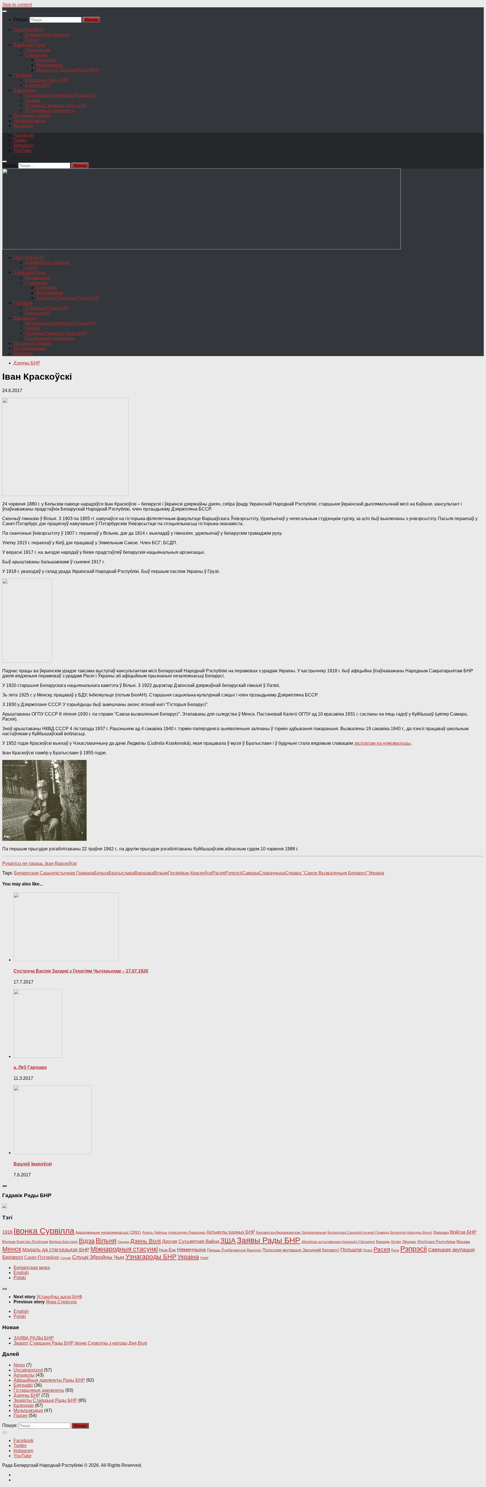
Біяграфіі (23, 1385)
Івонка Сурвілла (44, 1230)
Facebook (23, 135)
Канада (383, 1241)
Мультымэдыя (28, 1410)
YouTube (23, 150)
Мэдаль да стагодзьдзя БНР (55, 1250)
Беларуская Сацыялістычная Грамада (54, 873)
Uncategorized (28, 1370)
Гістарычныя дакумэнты (50, 110)
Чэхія (204, 1258)
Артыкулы (24, 1375)
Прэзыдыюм (38, 49)
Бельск (101, 873)
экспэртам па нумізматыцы (382, 743)
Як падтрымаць (30, 120)
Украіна (376, 873)
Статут (32, 39)
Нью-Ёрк (167, 1250)
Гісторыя (23, 75)
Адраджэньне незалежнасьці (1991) (108, 1232)
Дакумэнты (25, 90)
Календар (24, 1405)
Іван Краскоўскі (196, 873)
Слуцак (65, 1258)
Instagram (23, 145)
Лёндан (409, 1241)
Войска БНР (463, 1232)
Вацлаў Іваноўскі (33, 1164)
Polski (20, 1277)
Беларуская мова (32, 1267)
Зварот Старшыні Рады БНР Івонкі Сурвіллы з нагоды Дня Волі (80, 1343)
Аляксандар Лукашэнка (186, 1232)
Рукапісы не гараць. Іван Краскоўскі (39, 863)
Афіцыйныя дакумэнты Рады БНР (49, 1380)
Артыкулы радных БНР (230, 1232)
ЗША (228, 1240)
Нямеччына (191, 1250)
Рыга (395, 1250)
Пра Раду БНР (29, 29)
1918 (7, 1232)
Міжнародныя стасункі (124, 1249)
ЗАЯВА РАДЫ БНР (34, 1338)
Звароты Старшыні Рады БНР (68, 70)
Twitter (20, 140)
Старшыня (36, 55)
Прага (367, 1250)
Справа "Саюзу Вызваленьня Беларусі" (326, 873)
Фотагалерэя (49, 65)
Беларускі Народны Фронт (411, 1232)
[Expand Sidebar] (4, 1186)
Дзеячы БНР (38, 85)
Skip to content (17, 4)
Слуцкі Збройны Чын (98, 1257)
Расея (218, 873)
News (19, 1365)
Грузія (174, 873)
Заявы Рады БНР (268, 1240)
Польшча (351, 1250)
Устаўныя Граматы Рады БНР (56, 105)
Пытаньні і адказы (32, 115)
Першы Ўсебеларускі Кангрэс (234, 1250)
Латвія (396, 1242)
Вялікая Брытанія (63, 1242)
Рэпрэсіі (233, 873)
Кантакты (23, 125)
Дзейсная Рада (29, 44)
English (21, 1272)
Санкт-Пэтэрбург (41, 1257)
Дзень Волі (145, 1241)
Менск (11, 1249)
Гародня (123, 1242)
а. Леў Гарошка (30, 1067)
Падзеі (21, 1415)
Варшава (144, 873)
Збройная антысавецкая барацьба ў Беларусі (338, 1242)
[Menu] (4, 11)
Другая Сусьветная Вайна (190, 1241)
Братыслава (121, 873)
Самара (250, 873)
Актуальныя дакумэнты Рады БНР (60, 95)
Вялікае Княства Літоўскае (25, 1242)
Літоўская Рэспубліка (436, 1241)
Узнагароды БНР (150, 1256)
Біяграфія (46, 60)
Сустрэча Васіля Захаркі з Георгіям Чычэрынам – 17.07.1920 (81, 971)
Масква (463, 1241)
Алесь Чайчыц (154, 1233)
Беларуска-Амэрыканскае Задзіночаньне (291, 1233)
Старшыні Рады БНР (47, 80)
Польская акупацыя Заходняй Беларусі (300, 1249)
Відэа (86, 1240)
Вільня (161, 873)
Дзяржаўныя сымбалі (47, 34)
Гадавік (32, 100)
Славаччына (272, 873)
